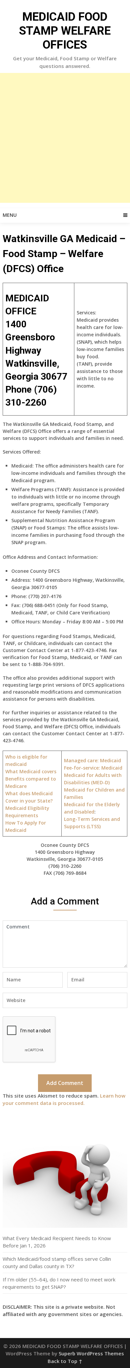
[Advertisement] (65, 138)
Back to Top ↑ (65, 1361)
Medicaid (93, 768)
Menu (10, 215)
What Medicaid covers (30, 771)
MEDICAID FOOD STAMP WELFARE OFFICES (65, 31)
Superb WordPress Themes (91, 1353)
